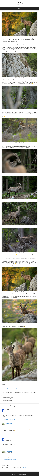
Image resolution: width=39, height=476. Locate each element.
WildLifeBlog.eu (19, 3)
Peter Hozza (7, 438)
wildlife (11, 397)
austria (4, 397)
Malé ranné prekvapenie (7, 400)
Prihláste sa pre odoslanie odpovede (9, 419)
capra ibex (8, 397)
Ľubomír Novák (8, 423)
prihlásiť (24, 467)
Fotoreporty (5, 395)
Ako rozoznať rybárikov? (7, 398)
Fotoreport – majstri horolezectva (10, 388)
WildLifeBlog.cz (24, 474)
